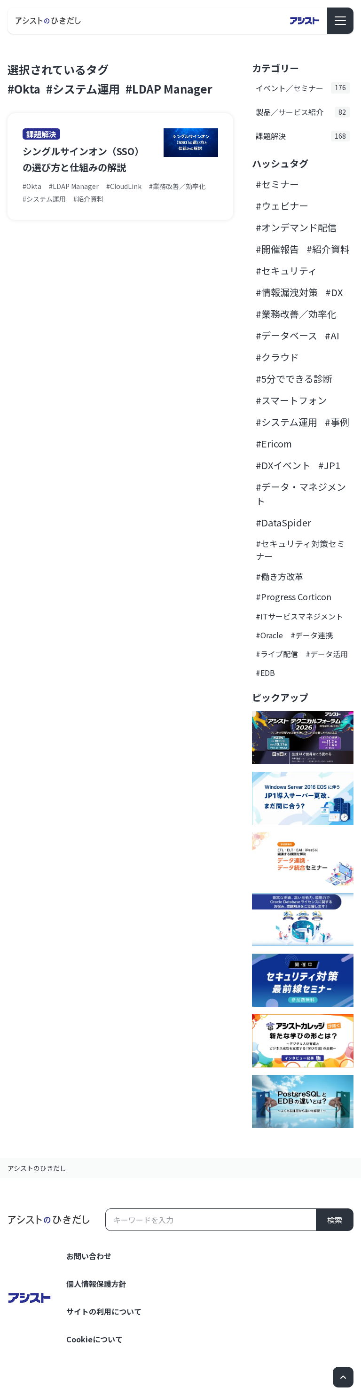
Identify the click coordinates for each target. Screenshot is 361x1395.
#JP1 (329, 465)
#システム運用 (83, 88)
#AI (332, 335)
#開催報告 (277, 249)
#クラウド (277, 357)
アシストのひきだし (37, 1168)
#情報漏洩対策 (287, 292)
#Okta (24, 88)
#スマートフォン (291, 400)
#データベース (286, 335)
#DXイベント (283, 465)
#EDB (265, 672)
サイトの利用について (103, 1311)
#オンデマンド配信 (296, 227)
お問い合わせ (88, 1256)
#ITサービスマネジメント (299, 616)
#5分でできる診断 (294, 378)
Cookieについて (94, 1339)
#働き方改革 (279, 576)
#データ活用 (327, 653)
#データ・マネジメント (301, 494)
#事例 (337, 422)
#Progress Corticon (293, 596)
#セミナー (277, 184)
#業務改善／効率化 (296, 314)
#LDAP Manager (169, 88)
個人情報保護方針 (96, 1283)
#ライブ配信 (277, 653)
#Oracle (269, 635)
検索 (334, 1219)
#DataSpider (283, 522)
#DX (334, 292)
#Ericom (274, 443)
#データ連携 (311, 635)
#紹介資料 (328, 249)
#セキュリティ (286, 270)
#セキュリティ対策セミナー (300, 549)
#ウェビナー (282, 205)
